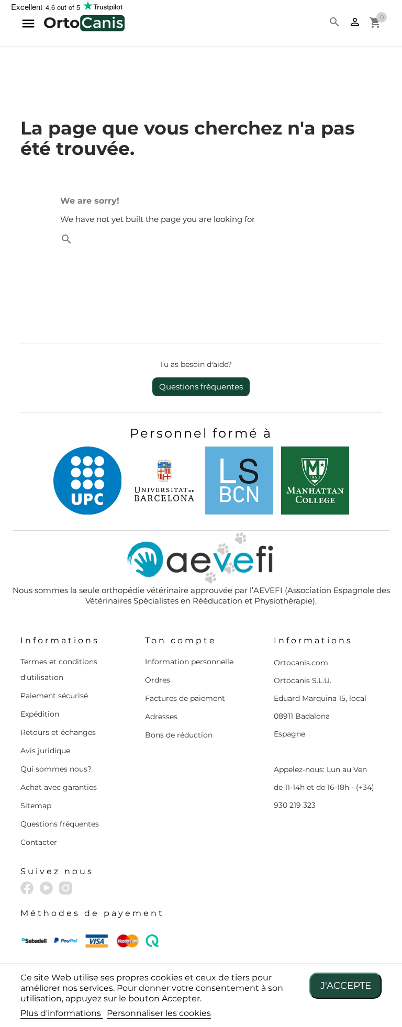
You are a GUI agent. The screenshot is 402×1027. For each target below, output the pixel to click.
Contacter (38, 842)
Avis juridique (45, 750)
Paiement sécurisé (54, 695)
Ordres (157, 680)
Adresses (161, 716)
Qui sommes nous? (56, 769)
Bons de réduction (179, 735)
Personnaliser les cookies (159, 1013)
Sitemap (35, 805)
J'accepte (345, 985)
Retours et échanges (58, 732)
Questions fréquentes (201, 387)
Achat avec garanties (58, 787)
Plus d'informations (61, 1013)
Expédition (39, 714)
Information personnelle (189, 661)
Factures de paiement (185, 698)
